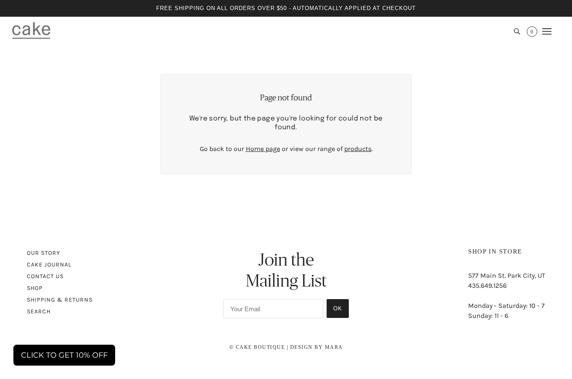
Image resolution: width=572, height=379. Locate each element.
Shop (35, 288)
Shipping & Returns (60, 299)
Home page (263, 149)
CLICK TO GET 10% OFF (64, 355)
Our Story (43, 252)
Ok (337, 308)
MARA (334, 347)
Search (39, 311)
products (357, 149)
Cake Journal (49, 264)
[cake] (31, 30)
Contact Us (45, 276)
